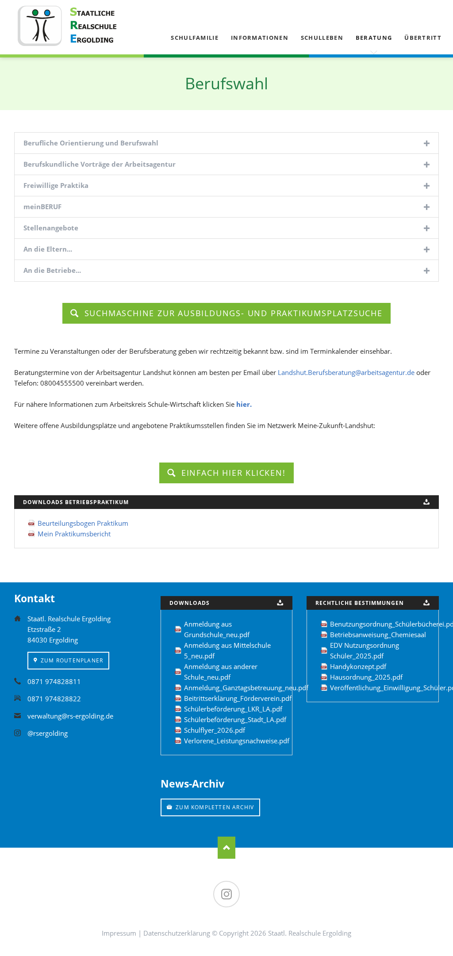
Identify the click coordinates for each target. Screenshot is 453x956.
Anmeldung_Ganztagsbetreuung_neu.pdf (246, 687)
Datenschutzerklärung (176, 933)
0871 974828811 (54, 681)
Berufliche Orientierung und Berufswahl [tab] (90, 142)
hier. (244, 404)
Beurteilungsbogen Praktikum (83, 523)
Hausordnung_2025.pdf (366, 677)
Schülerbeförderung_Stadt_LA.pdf (235, 719)
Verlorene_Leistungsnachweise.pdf (236, 740)
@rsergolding (47, 733)
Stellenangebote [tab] (50, 227)
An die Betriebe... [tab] (52, 270)
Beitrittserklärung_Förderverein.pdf (238, 698)
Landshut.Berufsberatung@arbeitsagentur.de (346, 372)
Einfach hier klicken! (232, 472)
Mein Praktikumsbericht (74, 533)
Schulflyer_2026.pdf (214, 730)
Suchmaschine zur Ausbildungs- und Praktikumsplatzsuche (232, 313)
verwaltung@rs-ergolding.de (70, 715)
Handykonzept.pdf (358, 666)
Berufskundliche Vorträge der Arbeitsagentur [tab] (99, 164)
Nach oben (226, 848)
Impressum (119, 933)
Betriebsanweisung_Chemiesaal (378, 634)
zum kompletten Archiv (214, 807)
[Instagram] (226, 894)
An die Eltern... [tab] (47, 249)
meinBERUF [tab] (42, 206)
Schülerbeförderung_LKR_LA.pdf (233, 708)
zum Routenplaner (71, 660)
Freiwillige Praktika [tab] (55, 185)
